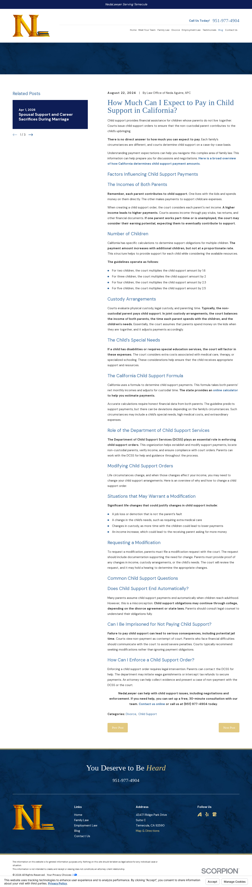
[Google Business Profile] (214, 814)
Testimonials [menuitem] (209, 30)
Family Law (81, 820)
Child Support (147, 714)
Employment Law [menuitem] (191, 30)
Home (78, 815)
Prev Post (117, 727)
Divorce (131, 714)
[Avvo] (199, 814)
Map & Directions (147, 831)
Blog (77, 831)
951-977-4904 (226, 20)
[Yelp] (207, 814)
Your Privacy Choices (59, 875)
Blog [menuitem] (220, 30)
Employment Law (85, 825)
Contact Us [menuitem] (231, 30)
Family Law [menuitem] (164, 30)
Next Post (229, 727)
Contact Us (82, 836)
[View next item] (31, 135)
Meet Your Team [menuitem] (147, 30)
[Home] (31, 26)
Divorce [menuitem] (175, 30)
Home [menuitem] (133, 30)
